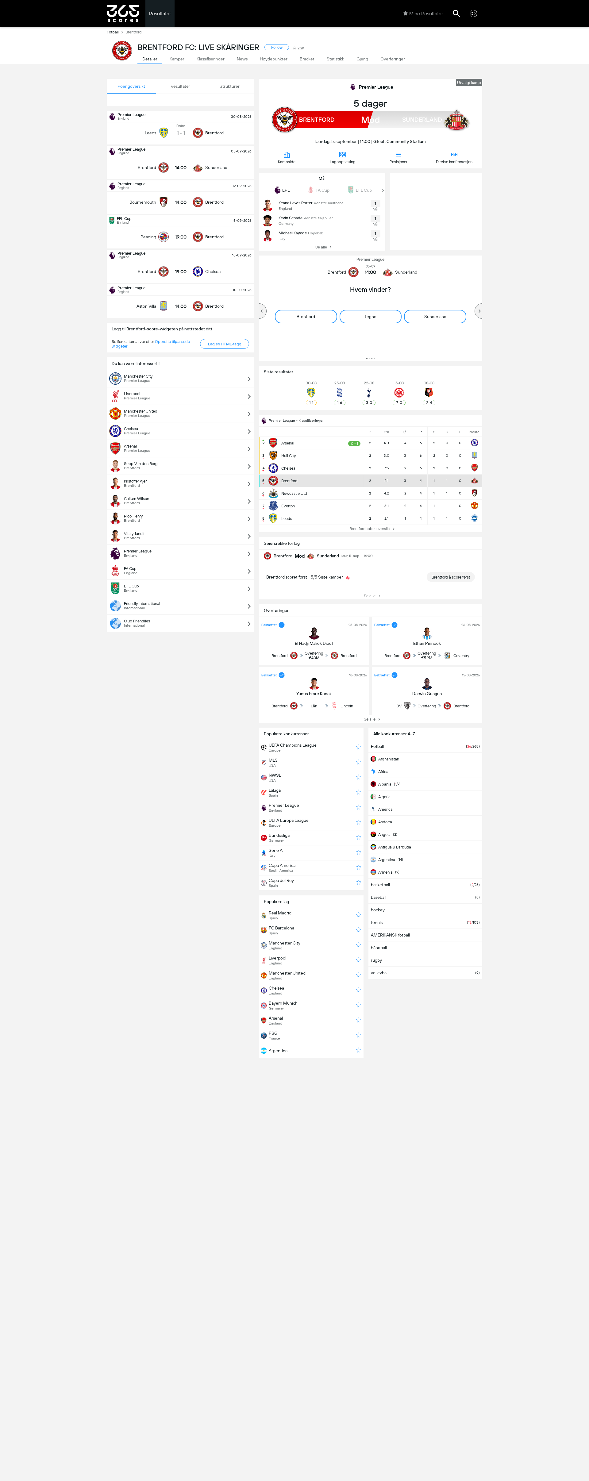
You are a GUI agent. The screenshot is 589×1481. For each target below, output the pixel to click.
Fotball (113, 32)
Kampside (286, 162)
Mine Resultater (426, 14)
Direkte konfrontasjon (454, 162)
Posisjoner (398, 162)
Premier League (376, 87)
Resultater (160, 14)
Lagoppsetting (343, 162)
